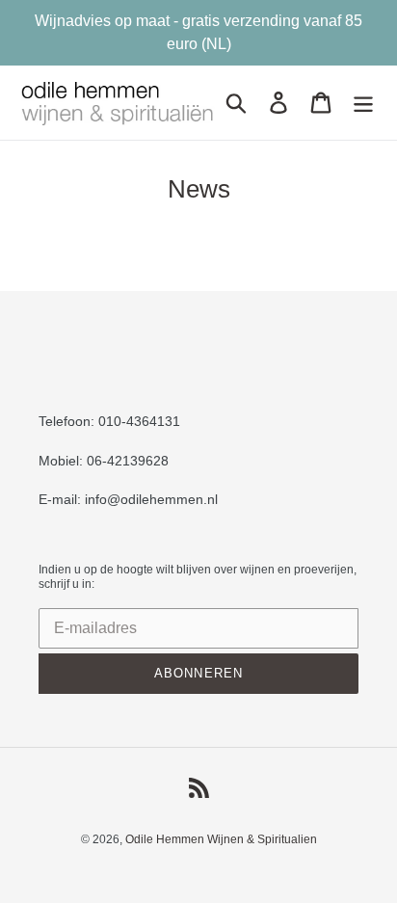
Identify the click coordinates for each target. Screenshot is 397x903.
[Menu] (363, 103)
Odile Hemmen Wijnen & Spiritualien (221, 839)
